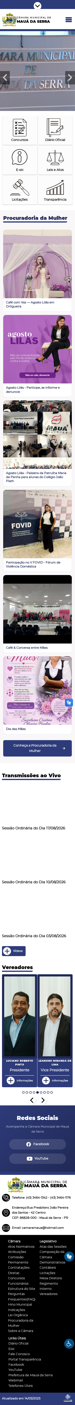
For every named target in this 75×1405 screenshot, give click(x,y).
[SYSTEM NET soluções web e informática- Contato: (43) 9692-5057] (68, 1403)
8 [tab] (48, 1092)
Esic (11, 1349)
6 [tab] (41, 1092)
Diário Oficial (18, 1343)
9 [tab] (51, 1092)
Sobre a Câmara (20, 1331)
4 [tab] (34, 1092)
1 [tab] (23, 1092)
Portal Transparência (24, 1359)
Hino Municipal (20, 1304)
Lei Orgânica (18, 1315)
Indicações (16, 1310)
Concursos (16, 1278)
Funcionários (18, 1283)
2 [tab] (27, 1092)
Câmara (14, 1241)
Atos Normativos (21, 1246)
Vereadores (49, 1294)
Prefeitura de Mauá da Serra (30, 1375)
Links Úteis (17, 1338)
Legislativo (48, 1241)
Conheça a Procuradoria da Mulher (34, 748)
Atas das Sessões (53, 1246)
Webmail (15, 1380)
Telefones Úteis (20, 1385)
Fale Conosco (19, 1354)
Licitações (47, 1273)
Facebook (16, 1364)
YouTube (15, 1369)
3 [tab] (30, 1092)
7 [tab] (44, 1092)
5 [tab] (37, 1092)
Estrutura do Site (21, 1288)
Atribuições (17, 1252)
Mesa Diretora (51, 1278)
